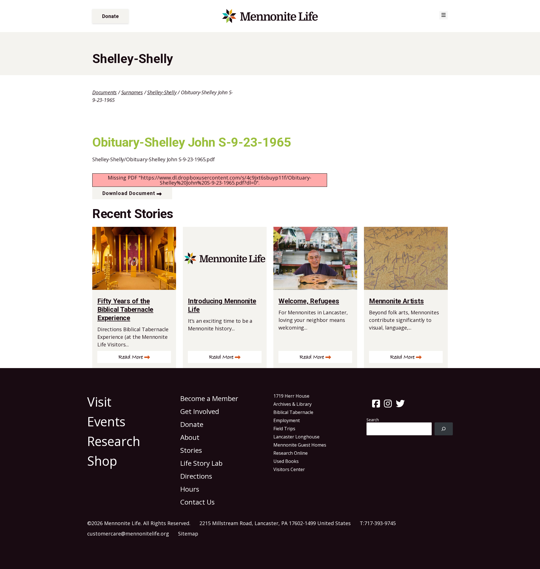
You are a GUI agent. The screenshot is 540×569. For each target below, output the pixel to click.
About (189, 437)
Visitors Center (289, 469)
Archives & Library (292, 404)
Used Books (286, 461)
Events (106, 421)
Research (113, 441)
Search (372, 419)
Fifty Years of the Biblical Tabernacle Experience (125, 309)
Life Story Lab (201, 463)
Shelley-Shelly (161, 92)
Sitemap (188, 533)
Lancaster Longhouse (296, 437)
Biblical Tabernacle (293, 412)
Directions (196, 476)
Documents (104, 92)
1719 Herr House (291, 396)
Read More (130, 357)
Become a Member (209, 398)
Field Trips (284, 428)
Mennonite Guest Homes (299, 445)
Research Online (290, 453)
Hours (189, 489)
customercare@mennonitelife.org (128, 533)
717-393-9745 (380, 523)
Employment (286, 420)
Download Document (128, 193)
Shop (102, 460)
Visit (99, 401)
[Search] (444, 429)
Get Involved (199, 411)
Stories (191, 450)
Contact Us (197, 502)
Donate (110, 16)
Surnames (132, 92)
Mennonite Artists (396, 301)
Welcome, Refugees (308, 301)
